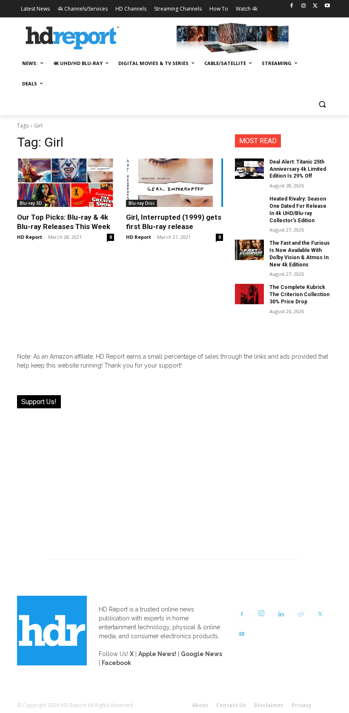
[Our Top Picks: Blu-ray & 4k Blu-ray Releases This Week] (65, 182)
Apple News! (157, 654)
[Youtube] (327, 6)
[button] (322, 104)
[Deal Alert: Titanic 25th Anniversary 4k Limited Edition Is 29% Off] (249, 168)
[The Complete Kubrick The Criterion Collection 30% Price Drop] (249, 294)
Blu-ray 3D (31, 203)
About (200, 705)
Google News (201, 654)
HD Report (29, 237)
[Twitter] (315, 6)
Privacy (302, 705)
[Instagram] (304, 6)
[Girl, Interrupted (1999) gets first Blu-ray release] (174, 182)
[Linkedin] (281, 614)
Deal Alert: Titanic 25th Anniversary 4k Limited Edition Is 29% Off (297, 169)
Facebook (116, 662)
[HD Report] (72, 38)
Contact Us (231, 705)
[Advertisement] (174, 478)
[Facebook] (292, 6)
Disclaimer (268, 705)
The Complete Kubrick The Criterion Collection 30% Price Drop (299, 294)
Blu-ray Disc (141, 203)
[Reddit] (300, 614)
